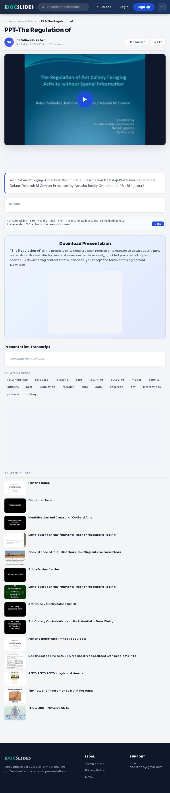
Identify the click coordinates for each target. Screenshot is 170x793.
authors (13, 387)
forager (68, 387)
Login (124, 7)
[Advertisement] (85, 302)
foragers (41, 379)
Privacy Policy (95, 770)
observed (116, 387)
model (136, 379)
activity (154, 379)
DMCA (90, 777)
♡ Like (158, 42)
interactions (152, 387)
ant (133, 387)
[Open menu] (162, 7)
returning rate (17, 379)
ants (84, 387)
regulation (47, 387)
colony (32, 394)
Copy (158, 224)
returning (96, 379)
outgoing (117, 379)
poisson (13, 394)
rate (79, 379)
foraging (62, 379)
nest (29, 387)
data (98, 387)
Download (17, 265)
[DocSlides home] (19, 7)
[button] (85, 99)
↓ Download (136, 42)
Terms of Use (94, 764)
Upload (106, 7)
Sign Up (144, 7)
